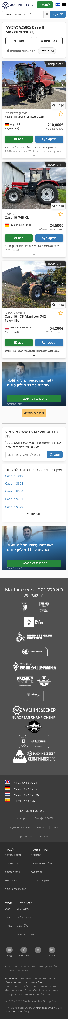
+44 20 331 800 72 (24, 783)
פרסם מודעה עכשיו (34, 399)
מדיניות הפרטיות (44, 1007)
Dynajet (43, 836)
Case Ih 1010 (14, 476)
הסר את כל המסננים (22, 51)
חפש (59, 14)
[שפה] (58, 4)
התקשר (51, 139)
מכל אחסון (26, 836)
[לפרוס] (34, 155)
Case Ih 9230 (14, 499)
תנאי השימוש (15, 1011)
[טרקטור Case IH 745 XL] (34, 185)
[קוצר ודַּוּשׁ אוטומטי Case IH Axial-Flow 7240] (34, 85)
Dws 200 (41, 827)
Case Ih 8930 (14, 491)
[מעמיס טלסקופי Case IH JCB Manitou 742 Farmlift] (34, 284)
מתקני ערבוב (21, 818)
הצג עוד (35, 513)
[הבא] (62, 85)
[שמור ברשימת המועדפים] (60, 113)
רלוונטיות (50, 41)
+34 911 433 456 (23, 801)
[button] (64, 4)
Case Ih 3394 (14, 483)
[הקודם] (5, 85)
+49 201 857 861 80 (25, 795)
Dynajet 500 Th (44, 818)
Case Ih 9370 (14, 507)
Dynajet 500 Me (20, 827)
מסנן (20, 41)
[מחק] (47, 14)
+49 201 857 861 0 (24, 789)
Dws (55, 827)
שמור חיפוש (35, 413)
